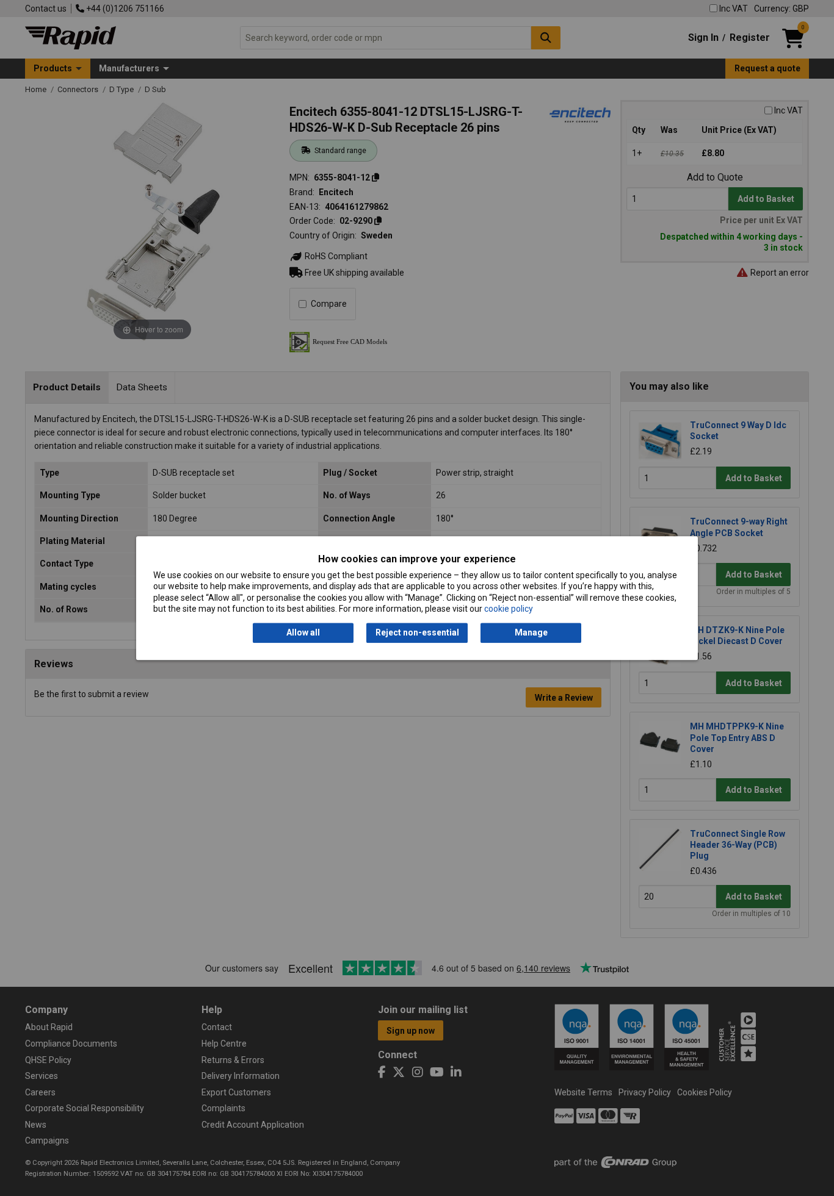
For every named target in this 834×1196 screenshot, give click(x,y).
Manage (531, 633)
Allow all (303, 633)
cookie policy (508, 609)
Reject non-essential (417, 633)
